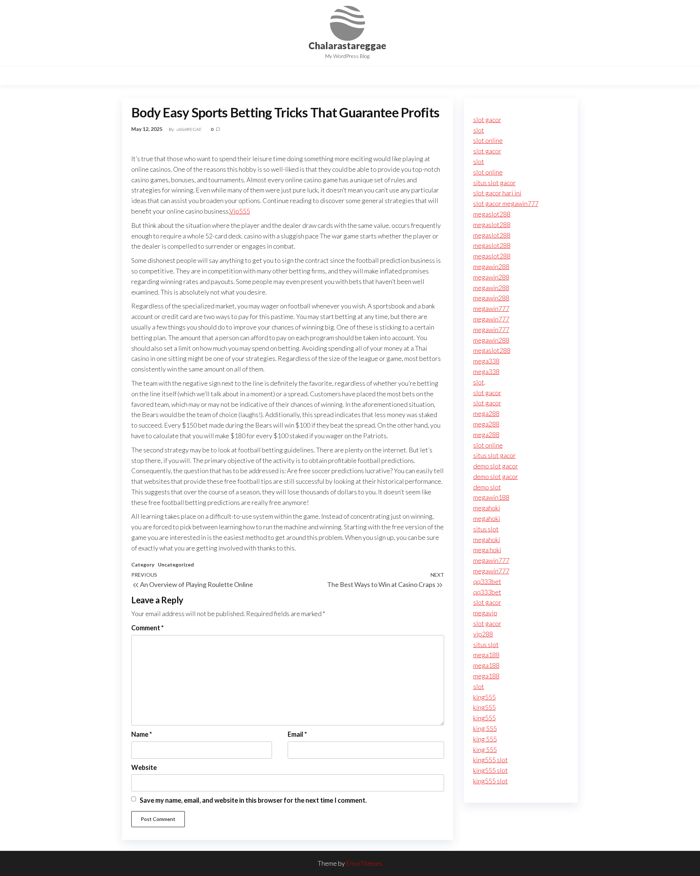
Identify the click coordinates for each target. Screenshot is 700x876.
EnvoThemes (364, 863)
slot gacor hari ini (497, 193)
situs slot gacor (494, 183)
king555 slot (490, 760)
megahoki (486, 508)
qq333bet (487, 581)
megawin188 (491, 497)
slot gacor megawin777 (505, 203)
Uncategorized (176, 564)
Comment (147, 628)
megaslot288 (491, 214)
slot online (488, 140)
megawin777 (491, 308)
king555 (484, 697)
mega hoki (487, 550)
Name (141, 734)
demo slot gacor (495, 466)
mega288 (486, 413)
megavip (485, 613)
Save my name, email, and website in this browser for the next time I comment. (253, 800)
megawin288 (491, 266)
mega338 (486, 361)
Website (144, 767)
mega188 (486, 655)
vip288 (483, 634)
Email (297, 734)
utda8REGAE (189, 129)
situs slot (486, 529)
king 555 (485, 728)
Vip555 (239, 211)
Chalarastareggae (347, 45)
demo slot (487, 487)
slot (478, 130)
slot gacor (487, 120)
